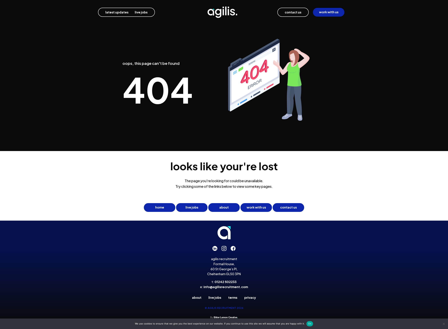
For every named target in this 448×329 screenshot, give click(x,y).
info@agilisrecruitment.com (226, 287)
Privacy (250, 297)
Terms (232, 297)
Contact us (293, 12)
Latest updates (116, 12)
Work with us (328, 12)
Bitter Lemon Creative (226, 317)
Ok (309, 323)
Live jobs (192, 207)
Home (159, 207)
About (224, 207)
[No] (443, 324)
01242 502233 (226, 282)
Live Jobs (141, 12)
